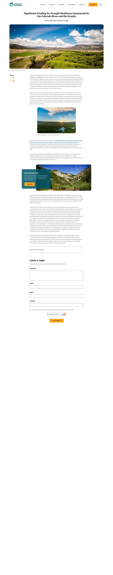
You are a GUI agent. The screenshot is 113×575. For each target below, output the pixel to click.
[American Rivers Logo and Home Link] (15, 5)
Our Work (51, 4)
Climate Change (40, 249)
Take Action (61, 4)
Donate (93, 4)
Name (32, 283)
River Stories (71, 4)
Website (32, 301)
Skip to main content (15, 8)
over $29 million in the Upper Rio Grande (66, 142)
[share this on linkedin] (13, 81)
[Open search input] (100, 4)
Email (32, 292)
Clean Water (33, 249)
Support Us (82, 4)
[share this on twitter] (10, 78)
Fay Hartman (51, 20)
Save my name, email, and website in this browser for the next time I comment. (53, 310)
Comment (33, 268)
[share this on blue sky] (13, 78)
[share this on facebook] (10, 81)
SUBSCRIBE (29, 184)
